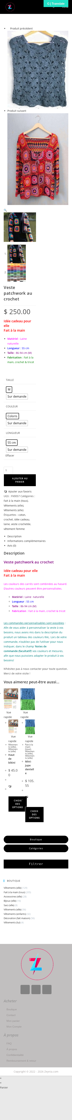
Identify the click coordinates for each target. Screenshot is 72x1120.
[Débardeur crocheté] (37, 69)
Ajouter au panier (20, 480)
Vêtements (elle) (13, 505)
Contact (11, 1015)
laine (7, 524)
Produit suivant (16, 111)
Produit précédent (21, 28)
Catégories (36, 848)
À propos (11, 1049)
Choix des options (17, 804)
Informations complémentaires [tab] (26, 541)
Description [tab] (14, 536)
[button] (5, 210)
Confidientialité (15, 1054)
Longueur (13, 433)
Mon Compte (14, 1026)
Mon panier (13, 1020)
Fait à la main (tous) (16, 500)
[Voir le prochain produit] (28, 111)
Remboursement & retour (21, 1060)
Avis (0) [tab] (11, 545)
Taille (10, 380)
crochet (8, 519)
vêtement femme (14, 529)
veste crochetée (20, 524)
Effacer (10, 455)
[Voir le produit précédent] (8, 28)
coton (21, 515)
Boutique (11, 1009)
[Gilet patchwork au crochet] (37, 159)
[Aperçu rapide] (9, 794)
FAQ (9, 1043)
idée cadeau (21, 519)
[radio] (9, 389)
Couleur (12, 406)
